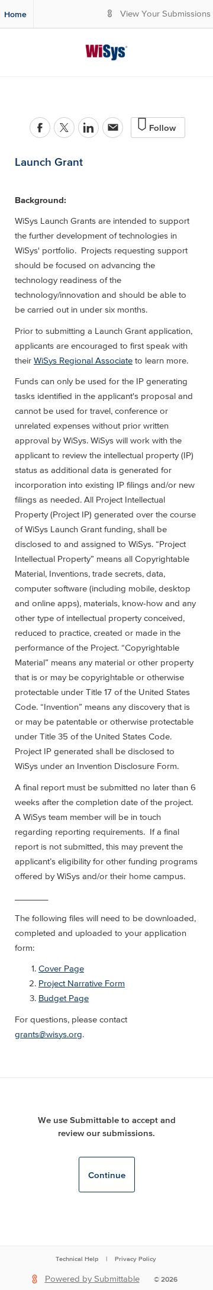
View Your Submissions (165, 13)
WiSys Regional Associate (83, 360)
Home (15, 14)
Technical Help (77, 1258)
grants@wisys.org (48, 1034)
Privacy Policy (135, 1258)
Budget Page (63, 998)
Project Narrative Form (81, 983)
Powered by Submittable (92, 1279)
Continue (106, 1175)
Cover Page (61, 968)
